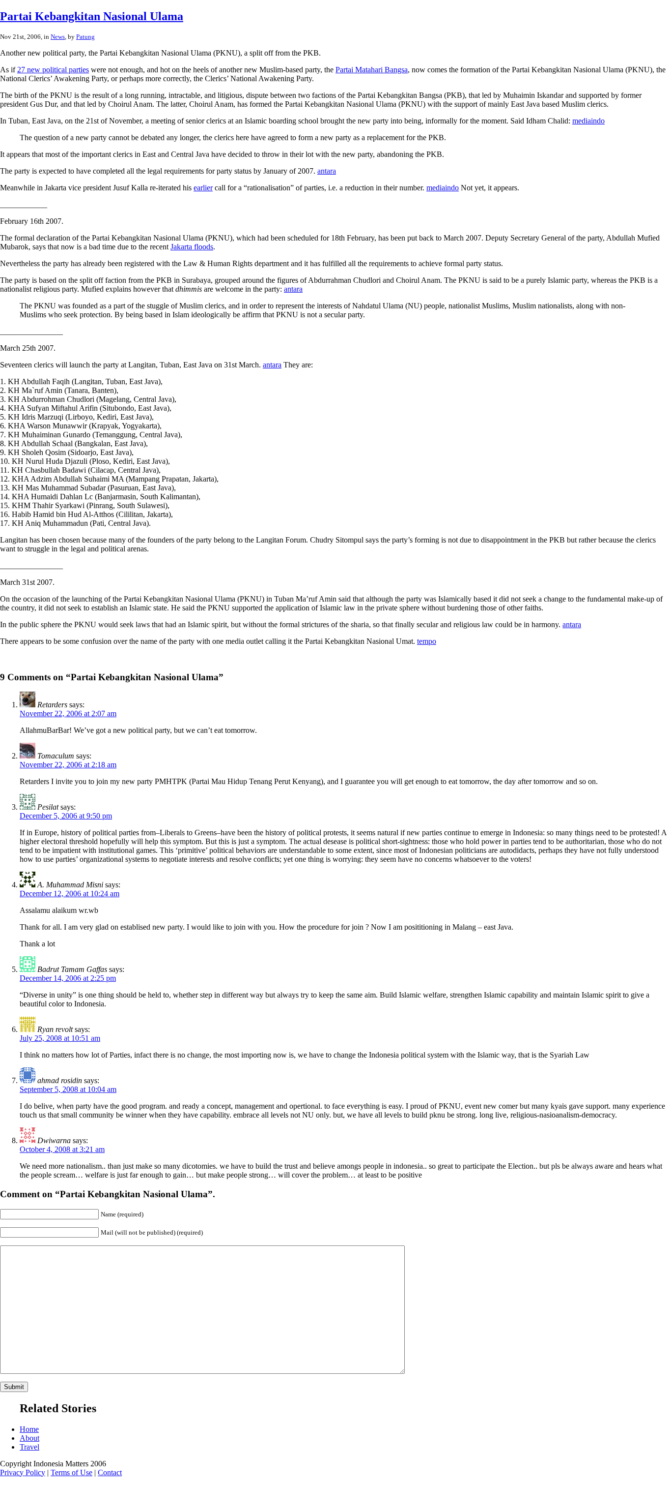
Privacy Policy (22, 1472)
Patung (85, 36)
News (58, 36)
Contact (110, 1472)
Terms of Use (71, 1472)
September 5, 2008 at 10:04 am (68, 1089)
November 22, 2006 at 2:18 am (68, 764)
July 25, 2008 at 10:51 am (60, 1038)
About (29, 1438)
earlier (203, 187)
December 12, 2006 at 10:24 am (69, 893)
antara (326, 171)
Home (29, 1429)
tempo (426, 641)
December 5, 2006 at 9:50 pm (66, 816)
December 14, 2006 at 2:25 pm (68, 978)
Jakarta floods (191, 246)
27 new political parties (53, 69)
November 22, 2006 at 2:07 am (68, 713)
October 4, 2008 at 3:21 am (62, 1149)
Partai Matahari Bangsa (372, 69)
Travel (29, 1447)
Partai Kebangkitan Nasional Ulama (91, 16)
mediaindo (588, 121)
